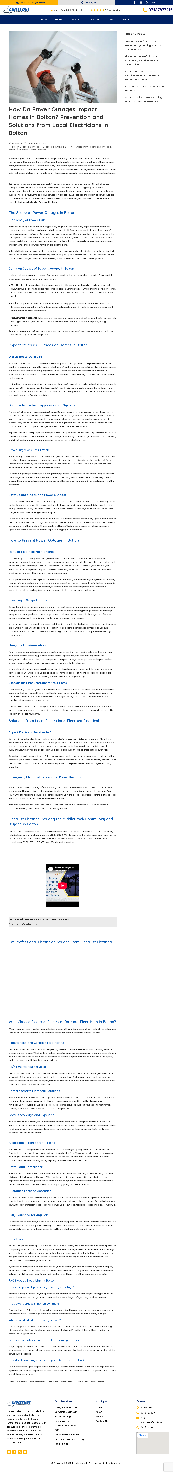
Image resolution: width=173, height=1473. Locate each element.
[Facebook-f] (134, 2)
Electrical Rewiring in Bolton (57, 146)
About (58, 19)
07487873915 (161, 9)
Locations (94, 19)
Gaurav (16, 143)
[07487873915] (145, 10)
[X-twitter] (147, 2)
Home (44, 19)
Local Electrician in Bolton (32, 149)
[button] (75, 20)
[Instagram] (141, 2)
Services (74, 19)
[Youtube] (153, 2)
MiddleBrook (56, 835)
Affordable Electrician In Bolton (28, 1381)
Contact (127, 19)
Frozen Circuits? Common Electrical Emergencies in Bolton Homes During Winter (143, 75)
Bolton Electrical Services (25, 146)
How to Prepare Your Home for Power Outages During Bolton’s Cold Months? (143, 45)
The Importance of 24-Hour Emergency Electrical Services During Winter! (142, 60)
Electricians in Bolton (94, 1381)
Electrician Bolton (75, 1381)
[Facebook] (9, 1452)
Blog (111, 19)
